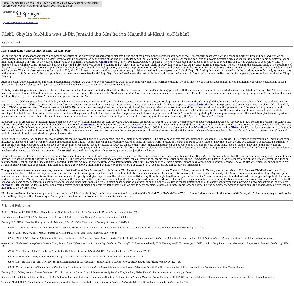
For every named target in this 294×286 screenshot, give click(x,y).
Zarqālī (6, 184)
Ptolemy (88, 124)
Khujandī (137, 127)
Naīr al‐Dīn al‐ (198, 104)
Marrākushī (201, 127)
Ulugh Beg (106, 61)
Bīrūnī (235, 127)
